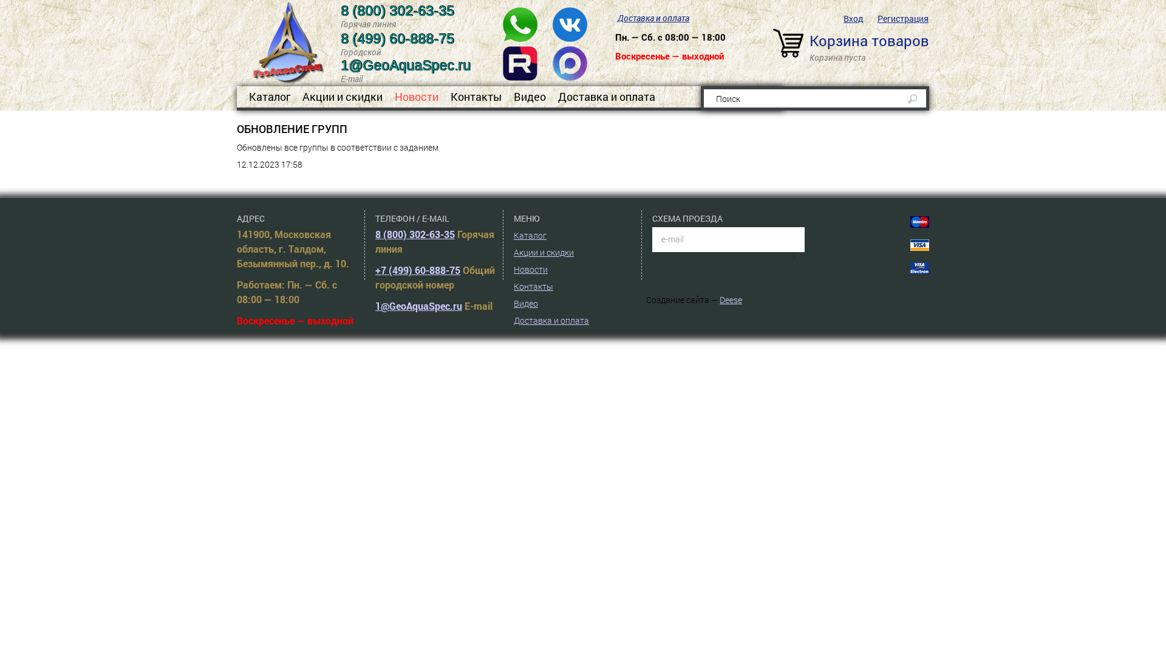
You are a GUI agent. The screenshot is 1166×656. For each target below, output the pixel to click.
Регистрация (903, 18)
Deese (731, 300)
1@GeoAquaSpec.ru (418, 305)
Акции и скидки (342, 96)
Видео (530, 96)
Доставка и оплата (653, 18)
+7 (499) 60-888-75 (417, 270)
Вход (854, 18)
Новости (416, 96)
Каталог (269, 96)
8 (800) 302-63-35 (415, 234)
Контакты (476, 96)
